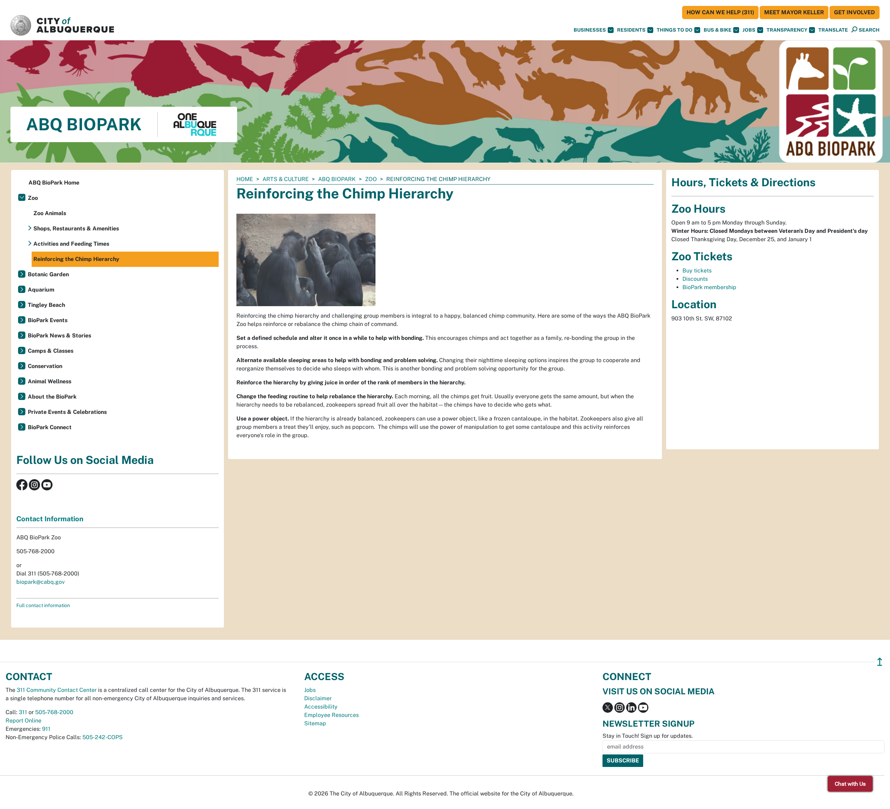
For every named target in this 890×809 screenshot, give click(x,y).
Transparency (787, 30)
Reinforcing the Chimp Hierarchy (76, 259)
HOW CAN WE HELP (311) (720, 12)
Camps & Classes (50, 351)
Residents (631, 30)
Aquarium (41, 289)
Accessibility (321, 706)
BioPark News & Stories (59, 335)
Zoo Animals (49, 213)
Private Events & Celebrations (67, 412)
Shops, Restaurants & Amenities (76, 228)
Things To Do (675, 30)
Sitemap (315, 723)
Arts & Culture (285, 179)
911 (46, 729)
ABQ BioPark (337, 179)
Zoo (371, 179)
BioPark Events (47, 320)
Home (244, 179)
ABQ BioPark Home (54, 182)
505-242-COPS (102, 737)
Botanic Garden (48, 274)
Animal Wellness (49, 381)
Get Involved (854, 12)
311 (23, 712)
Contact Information (49, 519)
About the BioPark (52, 396)
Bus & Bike (717, 30)
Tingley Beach (46, 305)
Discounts (695, 279)
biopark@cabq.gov (40, 582)
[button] (833, 30)
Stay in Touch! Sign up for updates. (647, 736)
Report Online (23, 720)
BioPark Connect (50, 427)
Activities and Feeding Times (71, 243)
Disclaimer (318, 698)
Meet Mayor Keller (794, 12)
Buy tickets (697, 270)
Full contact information (43, 605)
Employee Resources (331, 715)
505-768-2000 (54, 712)
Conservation (45, 366)
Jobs (749, 30)
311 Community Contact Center (57, 690)
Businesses (590, 30)
